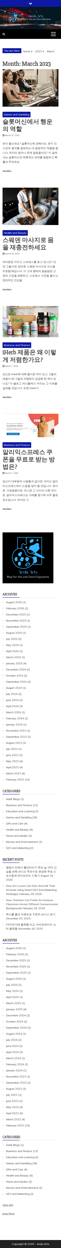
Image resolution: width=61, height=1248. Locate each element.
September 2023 (16, 736)
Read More (7, 171)
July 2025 (12, 639)
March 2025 (13, 657)
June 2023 (12, 755)
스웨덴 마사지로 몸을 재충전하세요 (28, 243)
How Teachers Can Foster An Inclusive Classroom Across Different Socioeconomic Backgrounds (32, 904)
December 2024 (16, 669)
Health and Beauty (15, 233)
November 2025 (16, 620)
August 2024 (14, 687)
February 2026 (15, 608)
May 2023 (12, 761)
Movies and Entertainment (22, 841)
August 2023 (14, 742)
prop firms (9, 1213)
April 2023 (12, 767)
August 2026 (14, 602)
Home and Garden (17, 835)
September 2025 (16, 626)
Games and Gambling (16, 114)
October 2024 (14, 675)
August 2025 (14, 632)
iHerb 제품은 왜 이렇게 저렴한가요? (29, 356)
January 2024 (14, 724)
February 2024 (15, 718)
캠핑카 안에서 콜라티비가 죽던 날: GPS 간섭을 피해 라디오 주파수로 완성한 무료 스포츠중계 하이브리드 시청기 (31, 871)
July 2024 (12, 694)
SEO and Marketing (17, 848)
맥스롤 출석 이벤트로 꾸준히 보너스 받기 (30, 914)
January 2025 (14, 663)
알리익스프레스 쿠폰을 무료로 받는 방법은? (29, 459)
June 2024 (12, 700)
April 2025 (12, 651)
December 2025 (16, 614)
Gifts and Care (14, 823)
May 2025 (12, 645)
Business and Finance (17, 345)
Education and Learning (20, 811)
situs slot (8, 1205)
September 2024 (16, 681)
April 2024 (12, 706)
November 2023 (16, 730)
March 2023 (13, 773)
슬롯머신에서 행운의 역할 (28, 125)
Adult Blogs (13, 799)
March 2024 (13, 712)
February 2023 (15, 779)
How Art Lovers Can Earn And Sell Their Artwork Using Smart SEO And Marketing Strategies (31, 890)
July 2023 (12, 749)
